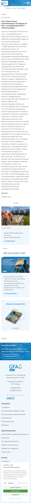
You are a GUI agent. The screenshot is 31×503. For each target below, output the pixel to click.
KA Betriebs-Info (6, 418)
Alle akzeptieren (15, 491)
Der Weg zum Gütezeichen (10, 441)
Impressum (19, 498)
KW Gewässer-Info (7, 421)
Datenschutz (12, 498)
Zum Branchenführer (10, 293)
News (14, 8)
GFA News (9, 8)
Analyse (11, 483)
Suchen (24, 3)
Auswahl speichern (15, 487)
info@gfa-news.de (15, 390)
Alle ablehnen (15, 494)
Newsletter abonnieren (10, 356)
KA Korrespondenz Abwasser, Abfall (12, 411)
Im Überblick (5, 407)
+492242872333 (15, 388)
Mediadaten (5, 425)
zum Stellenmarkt (9, 241)
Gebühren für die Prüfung (9, 445)
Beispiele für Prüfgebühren (9, 448)
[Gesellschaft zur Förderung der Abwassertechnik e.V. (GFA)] (4, 3)
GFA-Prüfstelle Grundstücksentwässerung (15, 434)
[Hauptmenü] (28, 3)
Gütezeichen (5, 438)
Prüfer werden (5, 452)
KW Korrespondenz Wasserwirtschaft (13, 414)
